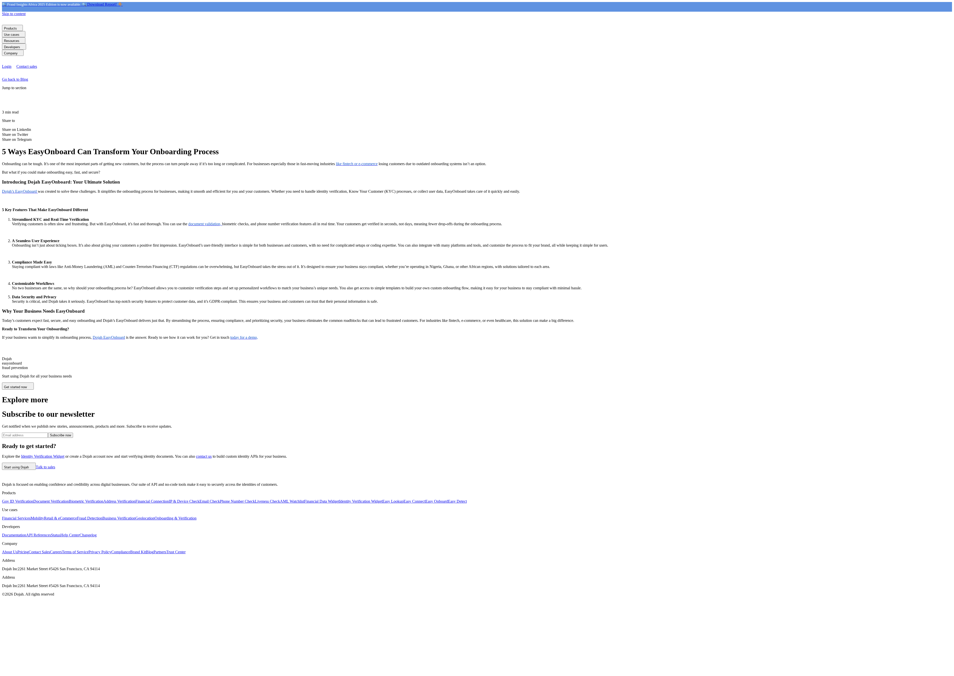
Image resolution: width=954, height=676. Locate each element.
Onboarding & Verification (176, 518)
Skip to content (14, 14)
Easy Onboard (436, 501)
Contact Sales (39, 552)
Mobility (37, 518)
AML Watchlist (292, 501)
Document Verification (51, 501)
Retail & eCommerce (60, 518)
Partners (160, 552)
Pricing (23, 552)
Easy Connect (414, 501)
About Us (9, 552)
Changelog (88, 535)
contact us (204, 456)
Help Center (70, 535)
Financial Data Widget (321, 501)
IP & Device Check (184, 501)
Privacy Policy (99, 552)
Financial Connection (152, 501)
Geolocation (145, 518)
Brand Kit (138, 552)
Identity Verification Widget (42, 456)
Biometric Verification (86, 501)
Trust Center (176, 552)
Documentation (14, 535)
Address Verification (119, 501)
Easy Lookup (392, 501)
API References (38, 535)
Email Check (209, 501)
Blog (150, 552)
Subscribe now (60, 435)
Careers (56, 552)
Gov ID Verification (17, 501)
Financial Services (16, 518)
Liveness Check (267, 501)
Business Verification (118, 518)
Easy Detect (457, 501)
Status (55, 535)
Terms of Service (75, 552)
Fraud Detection (89, 518)
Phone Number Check (237, 501)
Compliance (120, 552)
